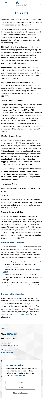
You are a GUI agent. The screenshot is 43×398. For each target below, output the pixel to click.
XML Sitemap (6, 350)
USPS (5, 272)
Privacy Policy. (19, 375)
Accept (20, 382)
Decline (20, 388)
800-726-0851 (12, 334)
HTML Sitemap (7, 353)
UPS (37, 270)
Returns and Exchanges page (18, 314)
